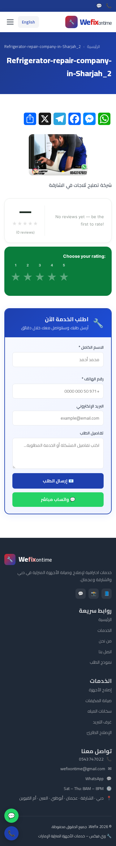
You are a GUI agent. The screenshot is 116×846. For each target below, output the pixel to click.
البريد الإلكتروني (90, 406)
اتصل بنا (105, 652)
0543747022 (91, 759)
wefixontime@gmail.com (82, 769)
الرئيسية (93, 46)
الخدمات (104, 630)
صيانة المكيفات (98, 701)
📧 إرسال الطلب (58, 481)
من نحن (105, 641)
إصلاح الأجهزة (100, 690)
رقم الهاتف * (93, 379)
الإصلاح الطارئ (99, 732)
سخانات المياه (100, 711)
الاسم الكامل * (91, 347)
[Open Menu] (9, 22)
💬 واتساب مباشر (58, 499)
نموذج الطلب (101, 662)
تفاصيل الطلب (92, 433)
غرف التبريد (102, 722)
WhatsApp (94, 778)
